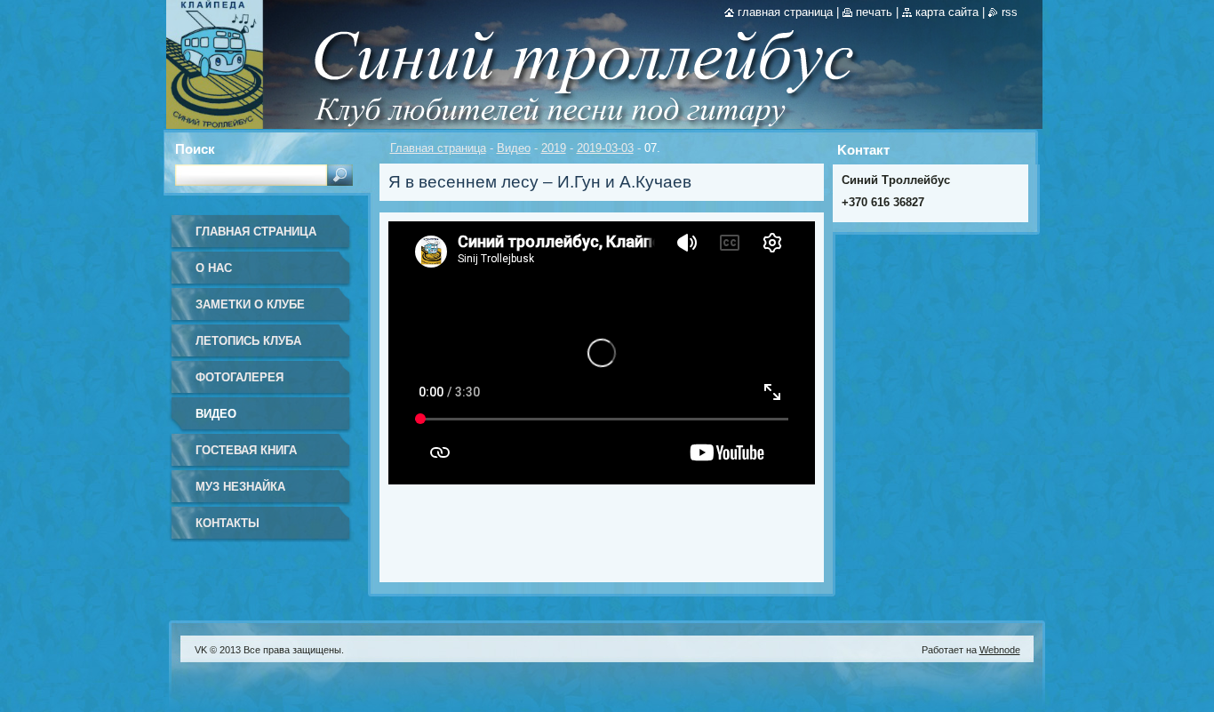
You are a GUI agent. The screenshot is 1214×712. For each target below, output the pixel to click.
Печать (874, 12)
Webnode (999, 649)
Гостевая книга (246, 450)
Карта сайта (946, 12)
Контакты (228, 523)
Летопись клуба (248, 341)
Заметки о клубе (250, 304)
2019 (553, 148)
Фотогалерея (240, 377)
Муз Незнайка (240, 486)
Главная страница (438, 148)
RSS (1010, 12)
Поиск (195, 148)
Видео (514, 148)
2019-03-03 (605, 148)
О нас (214, 268)
